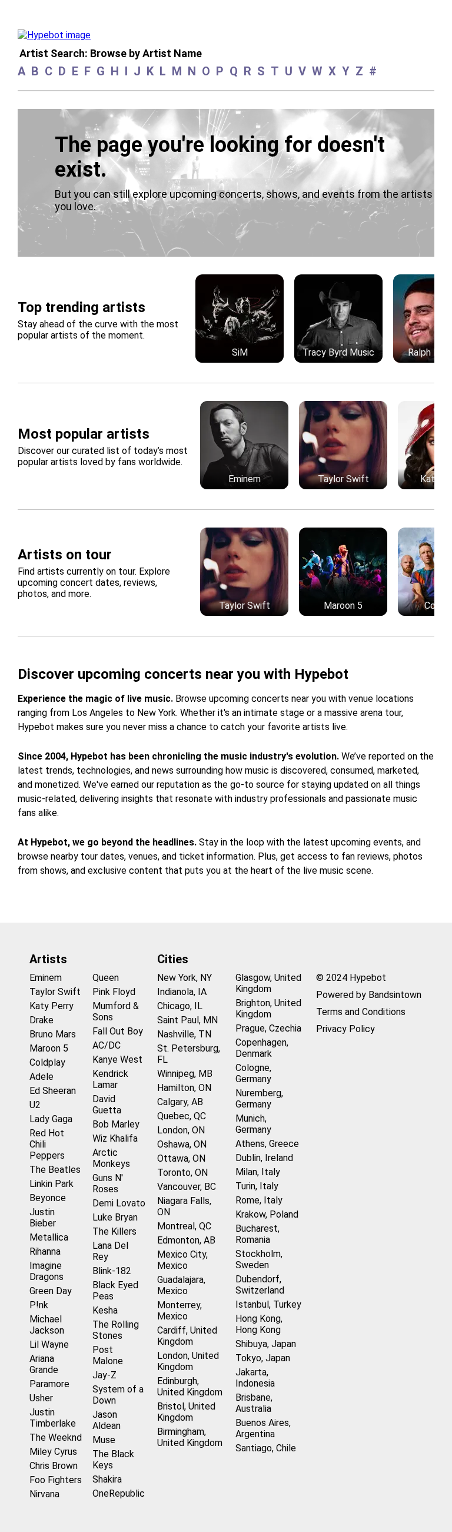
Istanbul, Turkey (268, 1304)
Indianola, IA (182, 991)
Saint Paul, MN (187, 1020)
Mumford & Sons (115, 1011)
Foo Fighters (55, 1479)
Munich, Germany (253, 1124)
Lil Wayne (49, 1344)
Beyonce (47, 1197)
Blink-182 (111, 1270)
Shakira (107, 1479)
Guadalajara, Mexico (181, 1285)
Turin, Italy (256, 1186)
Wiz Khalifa (115, 1138)
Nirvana (44, 1494)
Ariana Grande (43, 1364)
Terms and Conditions (361, 1011)
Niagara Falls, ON (184, 1206)
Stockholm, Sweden (258, 1259)
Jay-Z (104, 1375)
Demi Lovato (118, 1203)
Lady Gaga (50, 1119)
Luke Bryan (115, 1217)
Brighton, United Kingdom (268, 1008)
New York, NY (184, 977)
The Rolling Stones (115, 1330)
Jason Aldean (106, 1420)
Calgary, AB (180, 1101)
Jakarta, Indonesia (255, 1378)
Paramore (49, 1384)
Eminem (45, 977)
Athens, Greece (267, 1143)
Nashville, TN (184, 1034)
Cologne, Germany (253, 1073)
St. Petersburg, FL (188, 1054)
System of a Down (118, 1395)
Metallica (48, 1237)
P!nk (38, 1305)
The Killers (114, 1231)
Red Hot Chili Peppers (47, 1144)
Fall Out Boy (117, 1031)
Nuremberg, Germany (259, 1098)
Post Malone (107, 1355)
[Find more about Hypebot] (57, 38)
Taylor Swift (55, 991)
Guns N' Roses (107, 1183)
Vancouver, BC (186, 1186)
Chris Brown (53, 1465)
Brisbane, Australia (253, 1403)
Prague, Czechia (268, 1028)
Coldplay (47, 1062)
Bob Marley (115, 1124)
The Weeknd (55, 1437)
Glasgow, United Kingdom (268, 983)
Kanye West (117, 1059)
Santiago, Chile (265, 1448)
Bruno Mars (52, 1034)
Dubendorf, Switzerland (259, 1285)
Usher (41, 1398)
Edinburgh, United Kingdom (189, 1386)
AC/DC (106, 1045)
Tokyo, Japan (262, 1358)
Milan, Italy (257, 1172)
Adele (41, 1076)
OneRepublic (118, 1493)
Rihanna (45, 1251)
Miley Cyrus (53, 1451)
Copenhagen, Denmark (261, 1048)
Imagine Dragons (46, 1271)
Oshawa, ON (182, 1144)
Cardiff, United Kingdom (187, 1336)
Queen (105, 977)
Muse (103, 1439)
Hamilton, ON (184, 1087)
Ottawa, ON (181, 1158)
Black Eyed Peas (115, 1290)
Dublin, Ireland (264, 1157)
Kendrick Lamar (110, 1079)
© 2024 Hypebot (351, 977)
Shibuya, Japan (265, 1343)
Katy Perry (51, 1006)
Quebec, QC (181, 1116)
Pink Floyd (113, 991)
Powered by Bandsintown (368, 994)
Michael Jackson (46, 1325)
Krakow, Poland (266, 1214)
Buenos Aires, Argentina (263, 1428)
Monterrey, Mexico (179, 1310)
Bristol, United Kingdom (186, 1412)
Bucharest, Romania (257, 1234)
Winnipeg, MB (184, 1073)
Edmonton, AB (186, 1240)
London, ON (181, 1130)
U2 (35, 1104)
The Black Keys (113, 1459)
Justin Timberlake (52, 1418)
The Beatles (55, 1169)
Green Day (50, 1290)
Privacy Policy (345, 1028)
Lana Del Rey (110, 1251)
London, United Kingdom (188, 1361)
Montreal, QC (184, 1226)
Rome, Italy (258, 1200)
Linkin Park (51, 1183)
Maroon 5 (48, 1048)
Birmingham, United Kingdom (189, 1437)
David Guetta (106, 1104)
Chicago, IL (179, 1006)
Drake (41, 1020)
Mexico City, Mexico (182, 1260)
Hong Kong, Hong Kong (258, 1324)
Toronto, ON (182, 1172)
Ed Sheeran (52, 1090)
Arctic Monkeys (111, 1158)
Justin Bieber (42, 1217)
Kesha (105, 1310)
